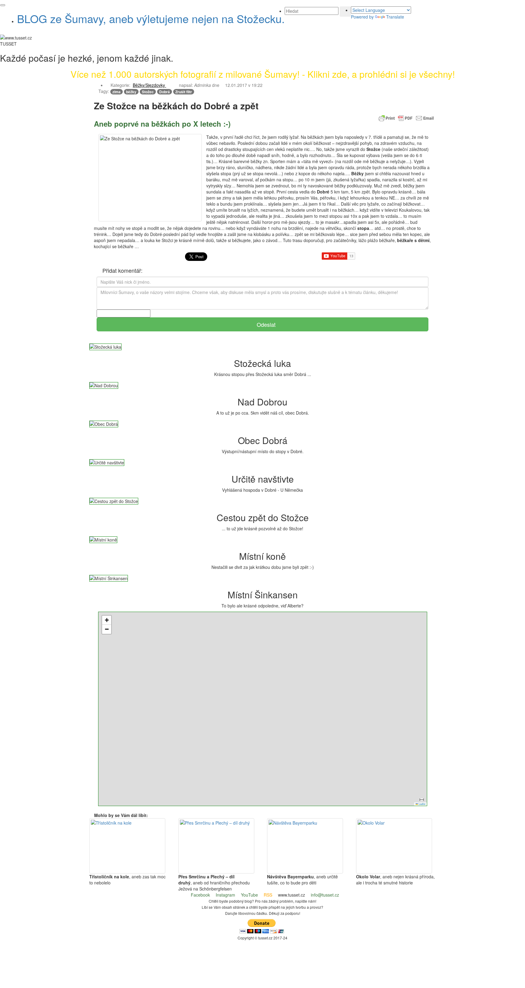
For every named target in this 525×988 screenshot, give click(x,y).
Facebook (200, 895)
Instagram (225, 895)
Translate (395, 17)
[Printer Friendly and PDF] (406, 118)
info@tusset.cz (325, 895)
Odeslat (265, 324)
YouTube (249, 895)
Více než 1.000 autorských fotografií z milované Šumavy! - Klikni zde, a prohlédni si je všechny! (262, 73)
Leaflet (421, 803)
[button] (152, 85)
